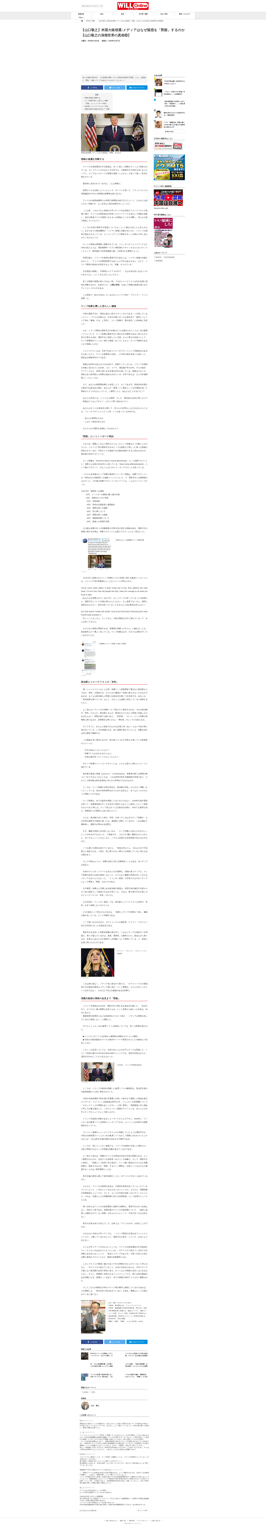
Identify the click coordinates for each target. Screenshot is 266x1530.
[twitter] (97, 554)
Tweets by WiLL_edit (161, 208)
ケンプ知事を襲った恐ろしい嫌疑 (96, 100)
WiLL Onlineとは (111, 1520)
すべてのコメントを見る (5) (87, 1510)
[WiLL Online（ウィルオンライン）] (133, 6)
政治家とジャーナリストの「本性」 (97, 106)
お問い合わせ (155, 1520)
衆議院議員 (159, 260)
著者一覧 (123, 1520)
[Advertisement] (133, 59)
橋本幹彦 (158, 257)
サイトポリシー (143, 1520)
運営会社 (132, 1520)
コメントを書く (143, 1510)
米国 (93, 1392)
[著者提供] (97, 962)
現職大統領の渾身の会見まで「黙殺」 (98, 109)
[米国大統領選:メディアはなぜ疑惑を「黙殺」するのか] (114, 132)
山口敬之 (85, 1392)
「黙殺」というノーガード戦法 (95, 103)
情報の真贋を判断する (92, 98)
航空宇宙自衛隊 (169, 257)
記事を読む (97, 1356)
